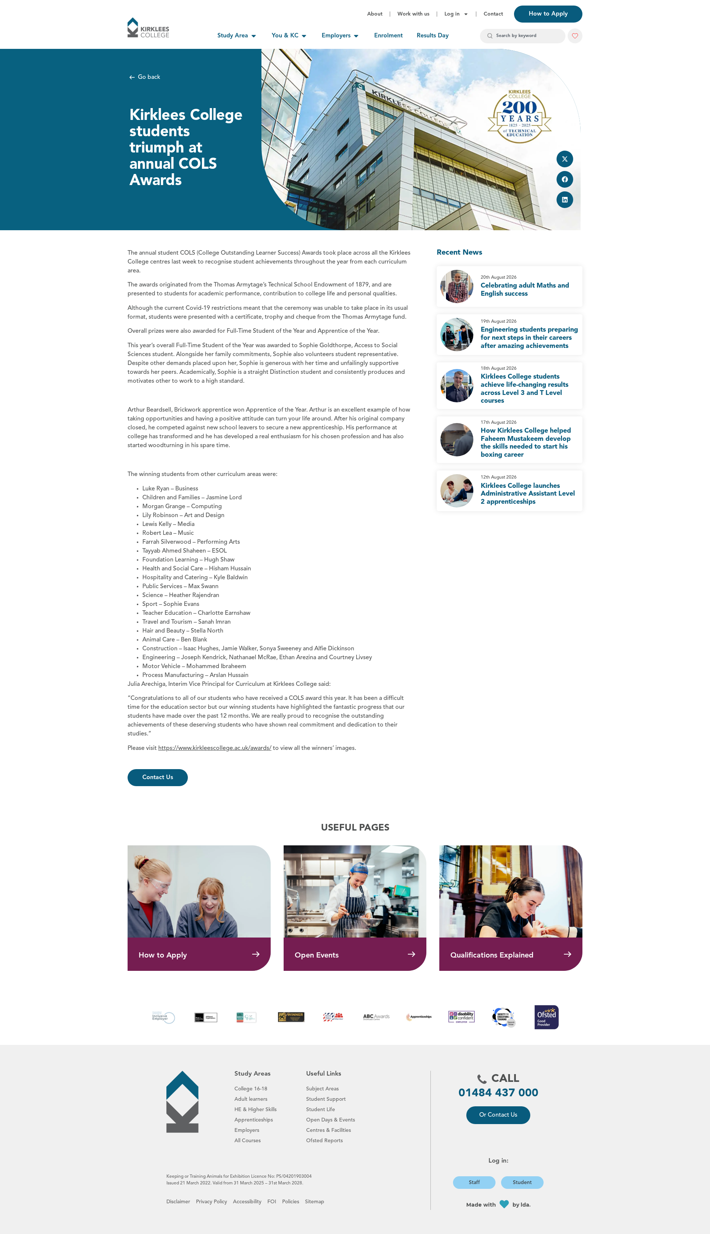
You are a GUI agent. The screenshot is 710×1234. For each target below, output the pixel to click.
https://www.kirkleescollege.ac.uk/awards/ (214, 748)
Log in (452, 14)
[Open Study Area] (253, 35)
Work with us (413, 14)
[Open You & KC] (304, 35)
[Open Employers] (356, 35)
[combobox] (522, 36)
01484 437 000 (498, 1093)
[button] (565, 159)
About (374, 14)
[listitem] (509, 286)
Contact (493, 14)
